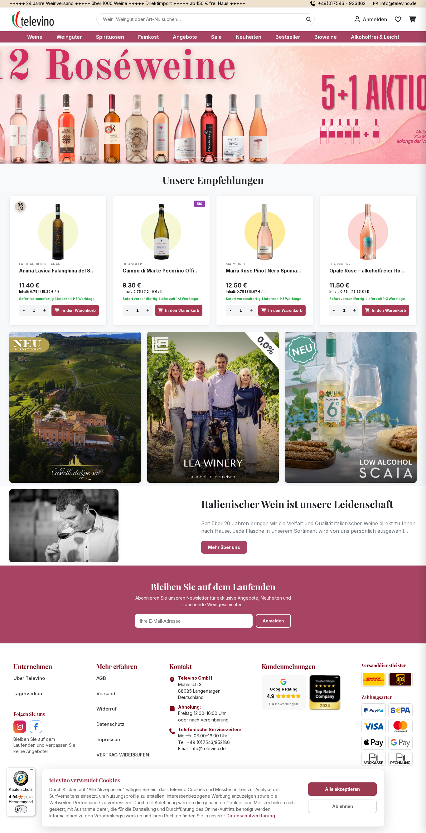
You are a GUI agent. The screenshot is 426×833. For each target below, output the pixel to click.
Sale (216, 37)
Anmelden (273, 620)
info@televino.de (208, 748)
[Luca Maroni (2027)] (20, 206)
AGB (101, 678)
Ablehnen (342, 806)
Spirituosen (110, 37)
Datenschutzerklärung (250, 815)
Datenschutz (110, 724)
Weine (34, 37)
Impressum (109, 739)
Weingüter (69, 37)
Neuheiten (248, 37)
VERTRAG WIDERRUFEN (122, 755)
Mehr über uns (224, 547)
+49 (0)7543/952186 (208, 742)
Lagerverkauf (28, 693)
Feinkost (148, 37)
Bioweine (325, 37)
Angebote (185, 37)
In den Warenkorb (78, 310)
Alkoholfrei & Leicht (375, 37)
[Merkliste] (398, 19)
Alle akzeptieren (342, 789)
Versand (105, 693)
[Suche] (309, 19)
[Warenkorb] (413, 19)
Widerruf (106, 709)
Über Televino (29, 678)
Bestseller (287, 37)
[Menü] (31, 771)
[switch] (21, 809)
